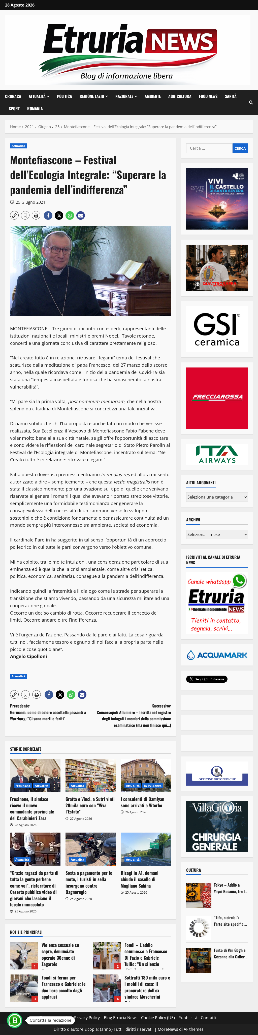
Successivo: (134, 715)
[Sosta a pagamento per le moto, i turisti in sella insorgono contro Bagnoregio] (91, 849)
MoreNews (168, 1029)
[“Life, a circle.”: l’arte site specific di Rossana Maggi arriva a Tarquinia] (198, 928)
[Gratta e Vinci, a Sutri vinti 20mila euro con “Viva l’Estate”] (91, 775)
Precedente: (48, 712)
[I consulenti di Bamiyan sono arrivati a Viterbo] (146, 775)
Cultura (193, 870)
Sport (14, 108)
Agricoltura (179, 96)
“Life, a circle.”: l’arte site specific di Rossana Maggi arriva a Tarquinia (230, 920)
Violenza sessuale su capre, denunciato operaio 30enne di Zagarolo (24, 955)
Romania (35, 108)
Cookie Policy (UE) (158, 1017)
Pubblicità (187, 1017)
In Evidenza (153, 786)
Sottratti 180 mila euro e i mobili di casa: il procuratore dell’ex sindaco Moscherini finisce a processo (107, 988)
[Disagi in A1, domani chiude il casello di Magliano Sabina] (146, 849)
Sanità (231, 96)
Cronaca (13, 96)
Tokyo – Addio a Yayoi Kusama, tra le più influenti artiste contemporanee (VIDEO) (230, 888)
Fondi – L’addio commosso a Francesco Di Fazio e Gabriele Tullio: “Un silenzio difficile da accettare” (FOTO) (107, 955)
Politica (64, 96)
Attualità (37, 96)
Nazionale (124, 96)
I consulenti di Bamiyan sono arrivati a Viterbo (142, 802)
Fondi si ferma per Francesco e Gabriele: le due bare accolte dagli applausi (24, 988)
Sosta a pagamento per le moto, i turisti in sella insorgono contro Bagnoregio (89, 882)
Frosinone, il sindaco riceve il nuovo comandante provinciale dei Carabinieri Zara (32, 808)
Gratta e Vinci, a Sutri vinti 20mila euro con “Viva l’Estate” (90, 805)
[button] (251, 102)
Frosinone (22, 786)
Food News (208, 96)
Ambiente (153, 96)
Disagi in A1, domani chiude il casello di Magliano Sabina (139, 879)
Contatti (208, 1017)
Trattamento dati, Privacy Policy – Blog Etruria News (89, 1017)
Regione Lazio (92, 96)
